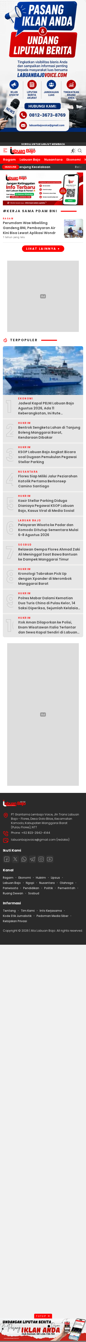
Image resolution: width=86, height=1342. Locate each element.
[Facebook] (7, 859)
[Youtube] (50, 859)
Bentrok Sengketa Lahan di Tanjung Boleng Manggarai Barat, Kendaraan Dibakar (49, 432)
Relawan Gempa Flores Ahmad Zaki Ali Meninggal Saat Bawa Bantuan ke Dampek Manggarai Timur (49, 554)
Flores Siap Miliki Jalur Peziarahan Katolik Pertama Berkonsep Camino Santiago (47, 481)
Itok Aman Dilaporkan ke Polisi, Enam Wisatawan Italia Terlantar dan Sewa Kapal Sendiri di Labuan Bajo (47, 630)
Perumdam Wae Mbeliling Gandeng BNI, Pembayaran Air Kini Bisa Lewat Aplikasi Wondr (29, 227)
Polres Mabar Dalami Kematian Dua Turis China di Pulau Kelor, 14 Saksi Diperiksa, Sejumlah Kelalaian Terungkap (49, 605)
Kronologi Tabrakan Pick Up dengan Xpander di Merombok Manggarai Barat (45, 578)
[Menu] (5, 150)
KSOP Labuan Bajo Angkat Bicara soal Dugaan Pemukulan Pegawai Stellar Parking (47, 457)
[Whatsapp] (24, 859)
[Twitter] (15, 859)
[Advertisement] (43, 1143)
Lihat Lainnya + (43, 249)
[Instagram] (41, 859)
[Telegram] (32, 859)
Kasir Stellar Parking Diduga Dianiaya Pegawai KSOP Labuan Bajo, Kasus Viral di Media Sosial (46, 505)
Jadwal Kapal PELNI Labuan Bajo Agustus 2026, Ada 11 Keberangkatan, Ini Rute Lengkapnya (46, 411)
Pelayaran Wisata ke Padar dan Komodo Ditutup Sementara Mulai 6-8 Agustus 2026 (48, 529)
